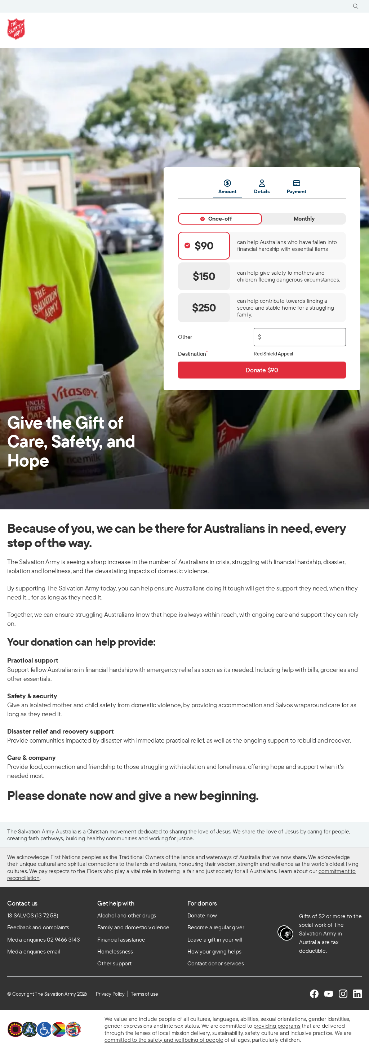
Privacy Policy (110, 994)
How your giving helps (214, 951)
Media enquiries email (33, 951)
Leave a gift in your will (215, 939)
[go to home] (16, 29)
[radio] (262, 246)
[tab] (220, 219)
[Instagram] (343, 994)
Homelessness (115, 951)
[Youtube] (328, 994)
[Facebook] (314, 994)
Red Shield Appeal (273, 353)
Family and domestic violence (133, 927)
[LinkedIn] (357, 994)
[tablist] (262, 189)
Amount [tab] (227, 191)
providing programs (276, 1025)
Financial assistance (121, 939)
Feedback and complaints (38, 927)
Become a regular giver (215, 927)
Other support (114, 963)
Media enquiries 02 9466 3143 (43, 939)
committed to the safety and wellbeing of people (164, 1039)
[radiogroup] (262, 277)
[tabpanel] (262, 289)
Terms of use (144, 994)
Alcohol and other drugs (126, 915)
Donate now (202, 915)
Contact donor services (215, 963)
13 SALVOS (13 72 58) (32, 915)
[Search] (356, 6)
